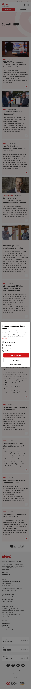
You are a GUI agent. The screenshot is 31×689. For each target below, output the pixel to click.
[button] (15, 364)
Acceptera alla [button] (16, 355)
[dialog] (15, 344)
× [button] (26, 324)
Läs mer (4, 338)
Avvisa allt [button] (16, 360)
